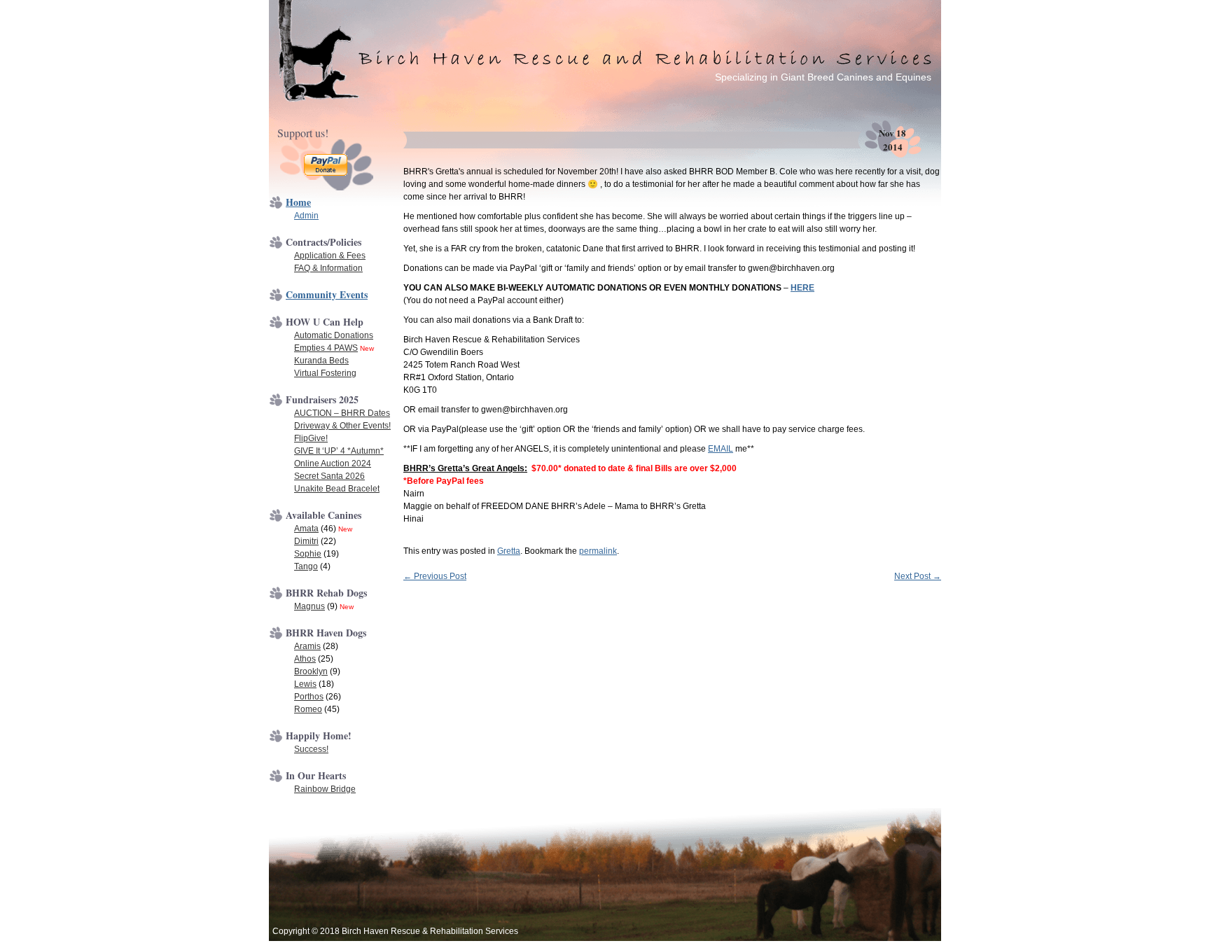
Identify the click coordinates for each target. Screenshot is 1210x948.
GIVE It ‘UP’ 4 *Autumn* (339, 451)
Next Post (917, 576)
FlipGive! (311, 438)
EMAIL (720, 449)
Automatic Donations (333, 335)
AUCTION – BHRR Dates (342, 413)
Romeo (308, 709)
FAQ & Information (328, 268)
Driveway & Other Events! (342, 426)
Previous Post (434, 576)
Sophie (307, 554)
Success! (311, 749)
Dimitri (306, 541)
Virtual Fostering (325, 373)
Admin (306, 216)
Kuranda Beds (321, 360)
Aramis (307, 646)
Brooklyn (311, 671)
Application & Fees (330, 255)
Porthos (309, 697)
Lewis (305, 684)
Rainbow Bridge (325, 789)
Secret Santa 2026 (329, 476)
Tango (306, 566)
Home (298, 202)
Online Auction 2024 (332, 463)
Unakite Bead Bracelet (337, 489)
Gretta (508, 551)
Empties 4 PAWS (326, 348)
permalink (598, 551)
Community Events (327, 294)
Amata (306, 529)
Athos (305, 659)
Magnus (309, 606)
